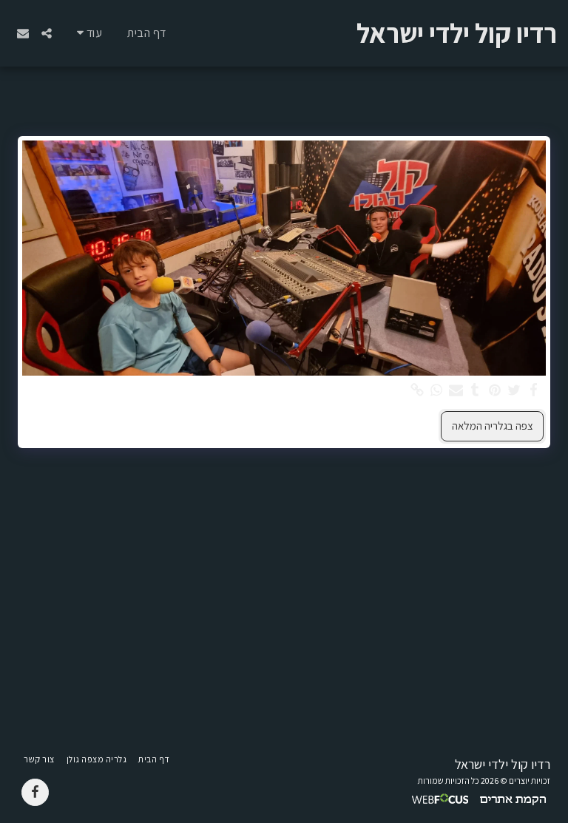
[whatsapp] (437, 390)
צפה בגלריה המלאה (492, 426)
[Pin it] (494, 390)
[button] (47, 33)
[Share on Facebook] (534, 390)
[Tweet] (514, 390)
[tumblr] (475, 390)
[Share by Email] (456, 390)
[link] (417, 390)
